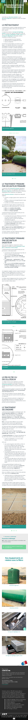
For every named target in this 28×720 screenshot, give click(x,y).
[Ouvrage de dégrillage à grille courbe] (14, 645)
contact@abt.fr (5, 684)
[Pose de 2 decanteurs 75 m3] (14, 154)
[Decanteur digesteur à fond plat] (14, 302)
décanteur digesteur (7, 191)
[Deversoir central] (14, 506)
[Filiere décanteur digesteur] (14, 108)
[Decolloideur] (14, 347)
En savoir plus (24, 716)
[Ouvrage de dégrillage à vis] (14, 621)
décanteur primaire (14, 188)
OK (14, 718)
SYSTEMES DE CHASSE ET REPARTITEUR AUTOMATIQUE (14, 547)
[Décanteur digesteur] (14, 575)
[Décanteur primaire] (14, 598)
